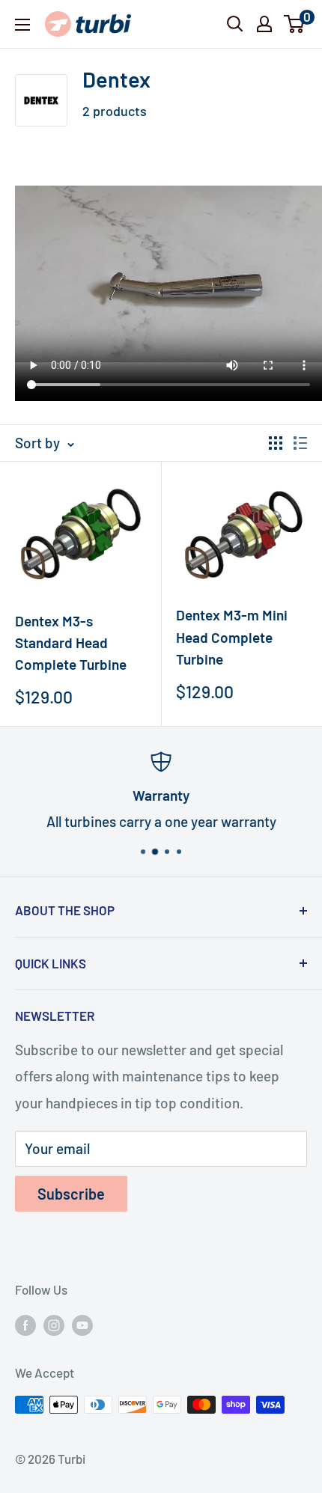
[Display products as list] (300, 443)
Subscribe (71, 1194)
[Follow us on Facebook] (25, 1324)
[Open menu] (22, 25)
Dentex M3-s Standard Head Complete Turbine (71, 643)
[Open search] (235, 24)
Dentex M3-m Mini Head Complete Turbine (232, 637)
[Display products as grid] (275, 443)
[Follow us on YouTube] (82, 1324)
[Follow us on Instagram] (53, 1324)
